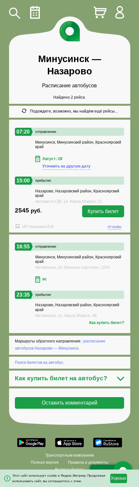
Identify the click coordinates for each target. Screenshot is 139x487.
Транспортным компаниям (69, 455)
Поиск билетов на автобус (39, 362)
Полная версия (45, 462)
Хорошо (118, 478)
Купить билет (103, 211)
